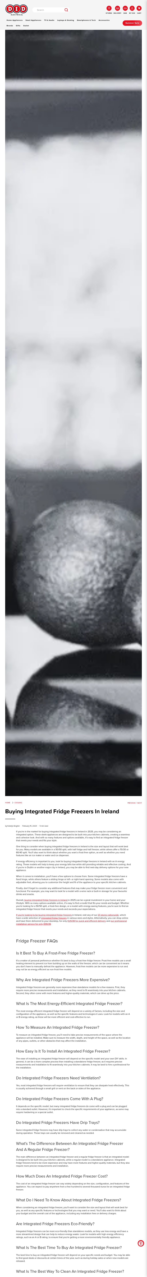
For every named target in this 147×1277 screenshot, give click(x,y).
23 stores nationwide (108, 915)
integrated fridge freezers (54, 918)
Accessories (104, 20)
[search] (66, 9)
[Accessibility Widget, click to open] (141, 1243)
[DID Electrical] (16, 9)
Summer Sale (132, 23)
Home (7, 803)
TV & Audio (49, 20)
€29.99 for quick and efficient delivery (86, 921)
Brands (10, 25)
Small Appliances (33, 20)
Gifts (18, 25)
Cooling (18, 803)
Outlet (26, 25)
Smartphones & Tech (86, 20)
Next (139, 803)
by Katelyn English (12, 826)
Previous (131, 803)
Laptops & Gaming (65, 20)
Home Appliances (15, 20)
